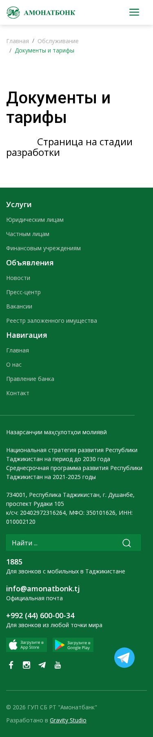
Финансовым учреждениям (43, 248)
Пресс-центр (23, 292)
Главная (17, 41)
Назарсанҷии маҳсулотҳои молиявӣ (56, 432)
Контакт (17, 393)
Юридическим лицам (35, 219)
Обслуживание (58, 41)
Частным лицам (27, 234)
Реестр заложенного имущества (51, 320)
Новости (18, 278)
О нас (14, 364)
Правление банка (30, 379)
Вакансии (19, 306)
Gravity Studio (68, 720)
